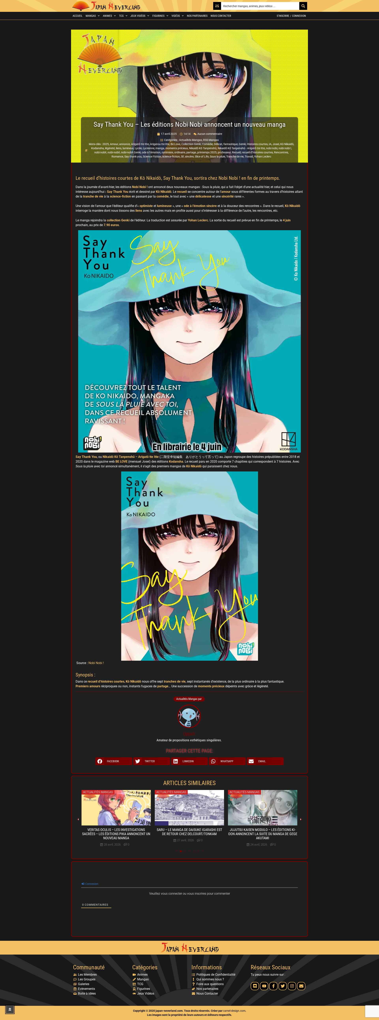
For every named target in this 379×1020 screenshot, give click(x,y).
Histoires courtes (257, 144)
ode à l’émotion (151, 152)
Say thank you (133, 156)
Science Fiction (152, 156)
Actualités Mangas (190, 140)
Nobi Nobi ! (96, 663)
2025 (105, 144)
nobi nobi (271, 148)
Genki (242, 144)
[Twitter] (283, 986)
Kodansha (97, 148)
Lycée (138, 148)
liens (118, 148)
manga (160, 148)
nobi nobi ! (285, 148)
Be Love (175, 144)
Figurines (158, 15)
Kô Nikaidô (287, 144)
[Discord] (255, 986)
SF (182, 156)
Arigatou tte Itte (159, 144)
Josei (276, 144)
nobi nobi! (100, 152)
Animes (107, 15)
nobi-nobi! (114, 152)
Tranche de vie (235, 156)
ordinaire (179, 152)
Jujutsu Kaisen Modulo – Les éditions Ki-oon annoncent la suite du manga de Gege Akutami (189, 834)
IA (270, 144)
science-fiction (171, 156)
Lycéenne (148, 148)
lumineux (128, 148)
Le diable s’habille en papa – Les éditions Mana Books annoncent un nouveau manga (262, 834)
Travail (249, 156)
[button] (113, 761)
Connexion (299, 15)
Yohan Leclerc (262, 156)
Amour (114, 144)
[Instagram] (292, 986)
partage (191, 152)
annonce (124, 144)
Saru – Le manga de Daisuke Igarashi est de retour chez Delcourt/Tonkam (116, 832)
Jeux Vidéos (137, 15)
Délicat (218, 144)
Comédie (207, 144)
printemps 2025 (207, 152)
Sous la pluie (217, 156)
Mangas (91, 15)
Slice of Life (202, 156)
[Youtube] (264, 986)
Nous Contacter (221, 15)
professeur (224, 152)
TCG (121, 15)
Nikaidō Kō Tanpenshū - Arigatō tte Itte (241, 148)
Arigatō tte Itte (140, 144)
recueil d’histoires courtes (257, 152)
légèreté (110, 148)
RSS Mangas (211, 140)
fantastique (230, 144)
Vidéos (176, 15)
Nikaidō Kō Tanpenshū (203, 148)
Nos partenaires (197, 15)
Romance (117, 156)
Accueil (78, 15)
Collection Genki (191, 144)
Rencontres (281, 152)
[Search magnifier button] (303, 6)
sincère (189, 156)
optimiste (167, 152)
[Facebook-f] (273, 986)
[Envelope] (301, 986)
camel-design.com (234, 1010)
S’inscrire (283, 15)
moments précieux (176, 148)
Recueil (236, 152)
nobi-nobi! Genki (131, 152)
